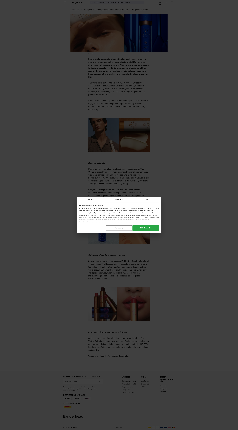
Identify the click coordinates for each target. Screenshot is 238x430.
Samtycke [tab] (91, 199)
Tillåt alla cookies (145, 228)
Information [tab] (119, 199)
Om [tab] (147, 199)
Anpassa (117, 228)
